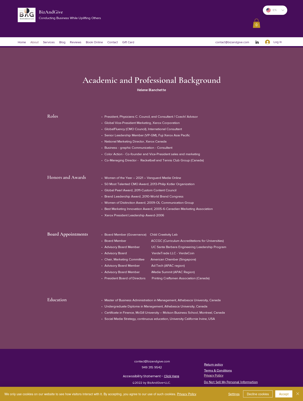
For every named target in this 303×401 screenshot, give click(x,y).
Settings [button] (234, 394)
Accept (284, 394)
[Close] (297, 393)
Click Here (171, 376)
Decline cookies (258, 394)
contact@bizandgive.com (232, 42)
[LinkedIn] (257, 42)
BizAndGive (51, 12)
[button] (256, 23)
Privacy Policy (186, 394)
